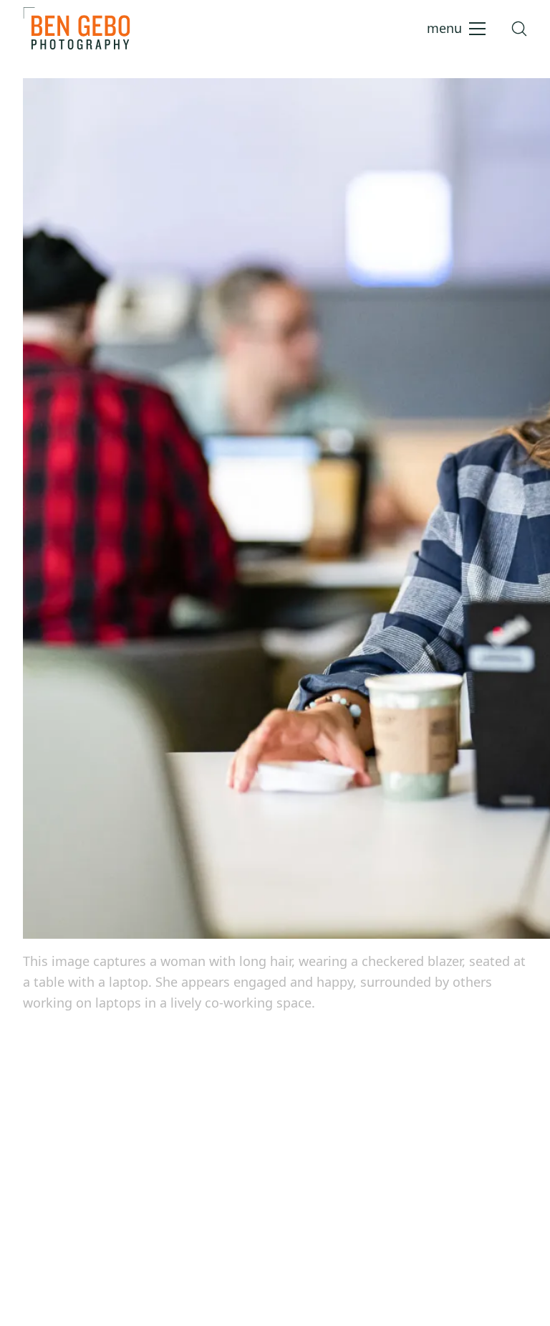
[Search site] (519, 29)
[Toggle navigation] (456, 28)
